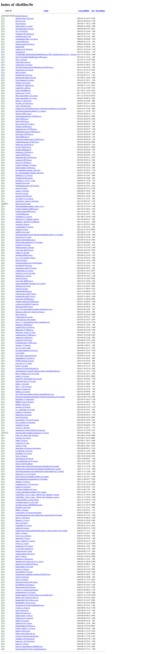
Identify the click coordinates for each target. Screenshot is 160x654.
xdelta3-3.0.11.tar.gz (22, 83)
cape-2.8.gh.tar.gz (22, 610)
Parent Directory (21, 16)
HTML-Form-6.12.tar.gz (24, 361)
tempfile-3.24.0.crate (23, 507)
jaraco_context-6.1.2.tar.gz (25, 541)
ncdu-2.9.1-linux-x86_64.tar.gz (26, 435)
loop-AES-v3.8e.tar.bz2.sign (26, 356)
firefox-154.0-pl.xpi (22, 631)
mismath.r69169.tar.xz (23, 291)
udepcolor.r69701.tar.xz (24, 307)
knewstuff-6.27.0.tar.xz (24, 572)
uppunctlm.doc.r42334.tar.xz (26, 157)
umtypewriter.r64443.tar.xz (25, 240)
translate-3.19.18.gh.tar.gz (25, 639)
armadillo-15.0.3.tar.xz (23, 453)
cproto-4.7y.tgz (21, 446)
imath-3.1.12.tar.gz (22, 376)
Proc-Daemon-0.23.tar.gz (24, 80)
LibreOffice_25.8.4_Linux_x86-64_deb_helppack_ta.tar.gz (37, 497)
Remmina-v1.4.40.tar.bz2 (24, 399)
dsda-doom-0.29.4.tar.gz (24, 459)
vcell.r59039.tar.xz (22, 214)
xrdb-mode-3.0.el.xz (22, 62)
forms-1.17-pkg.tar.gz (23, 101)
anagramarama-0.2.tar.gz (24, 29)
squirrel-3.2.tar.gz (21, 229)
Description (100, 11)
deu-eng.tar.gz (20, 24)
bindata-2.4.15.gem (22, 392)
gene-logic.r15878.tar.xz (24, 134)
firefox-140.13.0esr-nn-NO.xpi (26, 598)
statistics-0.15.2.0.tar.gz (24, 175)
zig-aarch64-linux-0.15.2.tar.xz (26, 461)
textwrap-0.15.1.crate (23, 237)
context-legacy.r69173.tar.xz (25, 294)
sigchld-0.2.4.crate (22, 425)
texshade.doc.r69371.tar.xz (25, 296)
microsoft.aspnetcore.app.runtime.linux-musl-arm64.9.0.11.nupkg (39, 471)
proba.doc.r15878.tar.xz (24, 152)
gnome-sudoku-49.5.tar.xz (25, 554)
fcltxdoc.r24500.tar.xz (23, 127)
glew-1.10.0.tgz (21, 60)
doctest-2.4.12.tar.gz (22, 407)
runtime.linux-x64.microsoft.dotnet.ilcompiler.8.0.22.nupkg (37, 466)
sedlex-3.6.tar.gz (21, 441)
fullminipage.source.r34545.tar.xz (27, 132)
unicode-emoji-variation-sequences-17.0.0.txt (32, 433)
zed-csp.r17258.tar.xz (23, 163)
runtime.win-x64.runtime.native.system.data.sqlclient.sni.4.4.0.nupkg (40, 109)
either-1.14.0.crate (22, 384)
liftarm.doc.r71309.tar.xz (24, 330)
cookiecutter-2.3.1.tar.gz (24, 271)
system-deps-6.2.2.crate (24, 317)
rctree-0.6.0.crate (21, 289)
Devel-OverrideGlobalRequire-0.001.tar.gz (31, 57)
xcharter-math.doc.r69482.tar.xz (27, 302)
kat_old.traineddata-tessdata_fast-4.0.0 (29, 173)
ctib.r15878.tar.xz (21, 119)
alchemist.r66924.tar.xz (24, 255)
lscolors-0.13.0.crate (22, 245)
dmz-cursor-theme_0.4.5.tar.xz (26, 96)
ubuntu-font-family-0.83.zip (25, 78)
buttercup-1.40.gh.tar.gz (24, 559)
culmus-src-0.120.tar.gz (24, 49)
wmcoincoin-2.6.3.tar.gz (24, 70)
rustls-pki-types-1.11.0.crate (25, 381)
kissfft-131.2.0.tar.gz (23, 487)
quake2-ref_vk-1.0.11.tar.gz (25, 474)
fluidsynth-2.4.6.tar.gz (23, 415)
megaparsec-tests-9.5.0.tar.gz (26, 268)
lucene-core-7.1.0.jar (23, 93)
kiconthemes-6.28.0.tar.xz (24, 585)
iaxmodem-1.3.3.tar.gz (23, 217)
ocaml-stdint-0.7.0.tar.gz (24, 227)
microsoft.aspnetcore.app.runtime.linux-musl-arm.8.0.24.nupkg (38, 515)
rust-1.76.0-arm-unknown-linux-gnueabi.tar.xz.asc (33, 309)
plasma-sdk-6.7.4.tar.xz (24, 616)
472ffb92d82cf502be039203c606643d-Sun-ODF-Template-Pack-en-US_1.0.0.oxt (45, 54)
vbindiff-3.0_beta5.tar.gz (24, 85)
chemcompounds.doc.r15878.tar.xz (28, 116)
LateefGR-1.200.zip (22, 88)
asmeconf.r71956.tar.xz (24, 338)
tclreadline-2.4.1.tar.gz (23, 525)
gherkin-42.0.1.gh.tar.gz (24, 618)
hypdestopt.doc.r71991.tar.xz (26, 343)
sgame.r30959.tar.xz (22, 155)
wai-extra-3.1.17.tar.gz (23, 363)
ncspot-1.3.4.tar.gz (22, 569)
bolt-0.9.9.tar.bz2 (21, 417)
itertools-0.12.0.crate (23, 286)
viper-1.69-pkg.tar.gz (23, 106)
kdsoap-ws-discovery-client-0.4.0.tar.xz (30, 312)
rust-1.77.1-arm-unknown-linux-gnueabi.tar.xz (32, 322)
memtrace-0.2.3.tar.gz (23, 276)
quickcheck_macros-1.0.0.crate (26, 201)
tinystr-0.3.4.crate (21, 193)
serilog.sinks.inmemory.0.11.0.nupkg (29, 242)
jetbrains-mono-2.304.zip (24, 247)
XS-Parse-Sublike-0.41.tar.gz (26, 489)
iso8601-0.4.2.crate (22, 232)
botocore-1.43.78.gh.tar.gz (25, 641)
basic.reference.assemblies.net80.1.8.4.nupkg (32, 477)
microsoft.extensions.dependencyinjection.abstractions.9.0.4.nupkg (40, 397)
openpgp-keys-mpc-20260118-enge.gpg (30, 430)
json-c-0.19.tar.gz (21, 580)
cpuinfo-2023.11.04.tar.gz (24, 327)
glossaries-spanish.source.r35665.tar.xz (29, 139)
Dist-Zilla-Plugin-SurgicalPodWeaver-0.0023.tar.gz (34, 67)
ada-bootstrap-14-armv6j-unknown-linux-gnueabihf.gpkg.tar (37, 371)
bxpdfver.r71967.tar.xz (23, 340)
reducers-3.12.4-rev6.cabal (25, 273)
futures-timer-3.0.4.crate (24, 567)
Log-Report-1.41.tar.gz (23, 451)
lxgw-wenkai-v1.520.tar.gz (25, 423)
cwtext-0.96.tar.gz (22, 42)
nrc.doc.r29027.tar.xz (23, 147)
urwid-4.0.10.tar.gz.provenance (27, 636)
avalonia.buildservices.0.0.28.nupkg (28, 263)
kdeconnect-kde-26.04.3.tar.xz (26, 582)
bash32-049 (19, 47)
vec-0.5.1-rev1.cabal (23, 348)
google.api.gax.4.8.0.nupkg (25, 320)
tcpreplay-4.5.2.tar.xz (23, 438)
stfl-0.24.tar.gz (20, 72)
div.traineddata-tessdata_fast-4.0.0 (27, 170)
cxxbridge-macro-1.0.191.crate (26, 502)
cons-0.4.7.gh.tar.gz (22, 428)
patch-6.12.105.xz (22, 644)
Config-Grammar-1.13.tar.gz (26, 165)
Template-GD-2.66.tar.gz (24, 34)
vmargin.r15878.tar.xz (23, 160)
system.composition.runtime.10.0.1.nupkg (30, 492)
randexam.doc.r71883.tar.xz (25, 335)
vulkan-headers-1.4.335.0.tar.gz (27, 500)
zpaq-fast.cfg (20, 52)
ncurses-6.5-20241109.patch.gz (27, 368)
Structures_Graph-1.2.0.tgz (25, 332)
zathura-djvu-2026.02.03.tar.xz (26, 564)
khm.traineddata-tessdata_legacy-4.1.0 (29, 206)
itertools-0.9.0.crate (22, 183)
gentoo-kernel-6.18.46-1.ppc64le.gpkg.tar (30, 649)
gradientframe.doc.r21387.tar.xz (27, 142)
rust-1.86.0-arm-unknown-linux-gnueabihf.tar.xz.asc (34, 394)
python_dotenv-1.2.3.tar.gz (25, 628)
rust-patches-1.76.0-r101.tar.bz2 (27, 420)
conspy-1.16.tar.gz (22, 191)
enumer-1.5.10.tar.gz (23, 345)
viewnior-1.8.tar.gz (22, 224)
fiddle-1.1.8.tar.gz (21, 510)
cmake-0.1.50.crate (22, 253)
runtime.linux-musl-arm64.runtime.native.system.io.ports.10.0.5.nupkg (41, 531)
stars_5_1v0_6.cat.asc (23, 386)
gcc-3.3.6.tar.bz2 (21, 31)
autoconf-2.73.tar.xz (22, 538)
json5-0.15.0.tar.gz (22, 577)
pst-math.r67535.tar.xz (23, 266)
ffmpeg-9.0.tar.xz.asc (23, 613)
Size (93, 11)
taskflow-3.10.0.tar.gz (23, 412)
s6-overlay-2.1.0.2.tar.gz (24, 199)
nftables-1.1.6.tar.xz (22, 482)
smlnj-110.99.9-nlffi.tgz (24, 464)
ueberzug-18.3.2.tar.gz (23, 623)
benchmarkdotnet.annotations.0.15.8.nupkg (31, 479)
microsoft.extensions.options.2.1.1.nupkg (30, 111)
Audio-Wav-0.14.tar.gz (23, 65)
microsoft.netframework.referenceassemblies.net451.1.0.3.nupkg (39, 235)
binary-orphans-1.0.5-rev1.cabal (27, 374)
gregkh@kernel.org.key (24, 178)
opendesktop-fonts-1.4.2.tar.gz (26, 39)
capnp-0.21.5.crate (22, 443)
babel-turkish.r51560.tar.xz (25, 168)
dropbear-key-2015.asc (23, 75)
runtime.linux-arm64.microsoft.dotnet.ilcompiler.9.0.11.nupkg (38, 469)
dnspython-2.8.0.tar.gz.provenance (28, 448)
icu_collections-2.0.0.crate (25, 410)
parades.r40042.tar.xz (23, 150)
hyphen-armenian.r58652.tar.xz (27, 209)
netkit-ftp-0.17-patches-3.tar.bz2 (27, 219)
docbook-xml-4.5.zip (23, 36)
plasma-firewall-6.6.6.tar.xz (25, 587)
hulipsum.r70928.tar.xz (23, 325)
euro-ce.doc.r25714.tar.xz (24, 124)
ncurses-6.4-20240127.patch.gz (27, 304)
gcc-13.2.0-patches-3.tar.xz (25, 258)
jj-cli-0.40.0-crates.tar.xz (24, 549)
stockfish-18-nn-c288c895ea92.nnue (28, 505)
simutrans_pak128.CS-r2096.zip (27, 222)
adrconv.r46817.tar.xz (23, 114)
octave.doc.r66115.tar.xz (24, 250)
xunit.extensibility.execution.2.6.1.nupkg (30, 284)
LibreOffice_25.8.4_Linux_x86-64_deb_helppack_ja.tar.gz (37, 495)
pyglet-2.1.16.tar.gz (22, 608)
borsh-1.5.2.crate (21, 366)
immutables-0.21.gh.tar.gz (25, 358)
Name (46, 11)
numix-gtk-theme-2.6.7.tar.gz (26, 98)
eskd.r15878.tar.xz (22, 121)
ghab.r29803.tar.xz (22, 137)
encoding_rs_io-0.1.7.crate (25, 181)
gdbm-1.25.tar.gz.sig (23, 389)
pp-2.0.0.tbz (19, 353)
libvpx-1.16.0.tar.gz (22, 518)
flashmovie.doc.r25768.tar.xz (26, 129)
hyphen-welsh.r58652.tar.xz (25, 211)
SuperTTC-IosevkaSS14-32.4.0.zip (28, 379)
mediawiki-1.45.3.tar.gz (24, 546)
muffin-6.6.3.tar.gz (22, 528)
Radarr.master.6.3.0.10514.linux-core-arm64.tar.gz (34, 595)
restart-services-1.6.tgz (23, 551)
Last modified (83, 11)
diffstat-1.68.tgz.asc (22, 405)
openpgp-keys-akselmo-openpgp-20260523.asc (32, 574)
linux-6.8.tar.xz (21, 314)
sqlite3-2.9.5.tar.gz (22, 621)
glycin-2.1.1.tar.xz (22, 543)
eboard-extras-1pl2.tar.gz (24, 18)
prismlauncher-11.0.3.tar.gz (25, 592)
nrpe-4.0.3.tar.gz (21, 188)
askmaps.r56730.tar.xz (23, 196)
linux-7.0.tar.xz (21, 556)
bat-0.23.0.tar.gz (21, 260)
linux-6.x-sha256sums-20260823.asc (29, 646)
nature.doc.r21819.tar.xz (24, 145)
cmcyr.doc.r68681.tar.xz (24, 281)
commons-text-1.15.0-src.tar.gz (26, 484)
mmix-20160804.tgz (22, 90)
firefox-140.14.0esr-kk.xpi (25, 634)
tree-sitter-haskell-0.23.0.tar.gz (26, 350)
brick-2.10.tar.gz (21, 456)
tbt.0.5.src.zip (20, 21)
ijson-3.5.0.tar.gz (21, 523)
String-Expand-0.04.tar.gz (25, 44)
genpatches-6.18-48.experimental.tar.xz (29, 605)
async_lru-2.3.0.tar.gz (23, 536)
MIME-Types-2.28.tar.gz (24, 402)
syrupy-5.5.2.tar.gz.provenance (26, 590)
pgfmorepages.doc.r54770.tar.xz (27, 186)
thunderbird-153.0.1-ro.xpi (25, 603)
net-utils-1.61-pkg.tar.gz (24, 103)
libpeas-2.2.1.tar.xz (22, 520)
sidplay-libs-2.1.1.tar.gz (24, 26)
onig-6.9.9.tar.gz (21, 278)
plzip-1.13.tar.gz (21, 533)
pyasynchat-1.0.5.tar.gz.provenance (28, 513)
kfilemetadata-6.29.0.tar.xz (25, 626)
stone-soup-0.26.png (23, 204)
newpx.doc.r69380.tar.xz (24, 299)
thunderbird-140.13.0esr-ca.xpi (26, 600)
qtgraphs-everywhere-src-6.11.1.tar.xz (29, 562)
